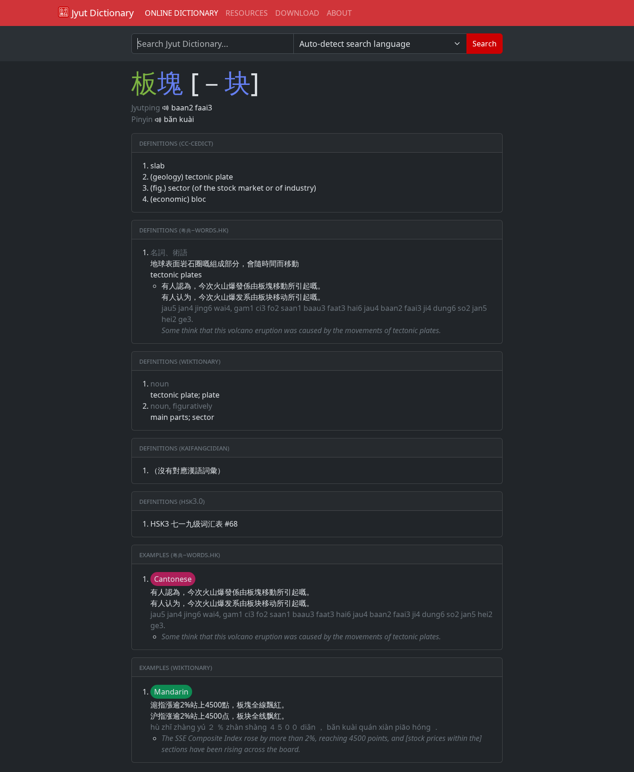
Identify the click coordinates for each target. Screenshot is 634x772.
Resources (247, 13)
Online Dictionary (181, 13)
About (339, 13)
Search (484, 44)
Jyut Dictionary (101, 12)
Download (297, 13)
